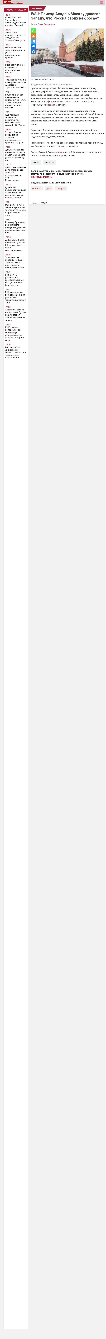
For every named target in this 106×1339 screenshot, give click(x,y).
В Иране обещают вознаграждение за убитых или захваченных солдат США (15, 297)
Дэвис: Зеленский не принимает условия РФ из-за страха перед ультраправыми (15, 245)
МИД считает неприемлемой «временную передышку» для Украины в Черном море (15, 333)
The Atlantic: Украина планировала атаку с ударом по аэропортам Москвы (15, 83)
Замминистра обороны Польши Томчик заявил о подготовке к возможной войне (14, 262)
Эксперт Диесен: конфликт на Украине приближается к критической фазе (14, 137)
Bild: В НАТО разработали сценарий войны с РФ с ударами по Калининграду (14, 279)
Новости (36, 188)
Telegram (61, 188)
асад (36, 162)
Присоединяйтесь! (41, 176)
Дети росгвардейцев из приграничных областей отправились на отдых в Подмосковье (15, 173)
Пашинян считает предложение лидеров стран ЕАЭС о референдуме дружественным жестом (15, 101)
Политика (36, 8)
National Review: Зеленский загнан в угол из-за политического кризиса (15, 52)
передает (50, 104)
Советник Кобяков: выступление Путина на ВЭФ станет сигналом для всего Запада (15, 314)
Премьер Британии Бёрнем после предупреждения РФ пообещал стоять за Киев (15, 227)
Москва (50, 162)
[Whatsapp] (33, 30)
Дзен (48, 188)
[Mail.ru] (33, 51)
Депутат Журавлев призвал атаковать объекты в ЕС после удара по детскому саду (15, 154)
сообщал (59, 152)
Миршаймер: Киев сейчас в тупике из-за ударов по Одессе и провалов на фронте (15, 210)
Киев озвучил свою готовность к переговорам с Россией (15, 69)
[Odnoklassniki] (33, 36)
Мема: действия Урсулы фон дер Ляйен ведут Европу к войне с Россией (15, 21)
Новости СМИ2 (39, 203)
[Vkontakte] (33, 46)
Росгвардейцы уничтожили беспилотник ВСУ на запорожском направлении (15, 352)
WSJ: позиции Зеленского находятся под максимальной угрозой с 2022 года (15, 119)
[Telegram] (33, 41)
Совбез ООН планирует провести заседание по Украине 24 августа (15, 36)
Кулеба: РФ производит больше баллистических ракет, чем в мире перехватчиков (15, 192)
